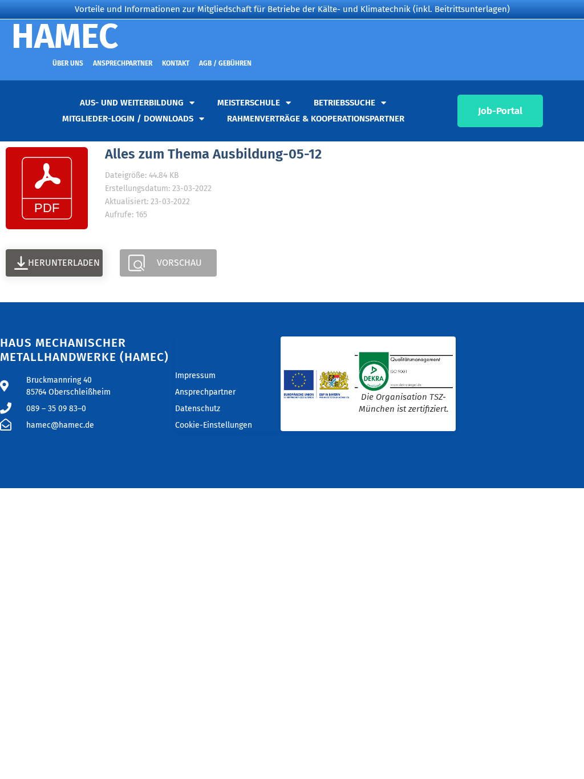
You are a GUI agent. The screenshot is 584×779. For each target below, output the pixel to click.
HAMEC (65, 36)
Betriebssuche (344, 103)
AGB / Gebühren (225, 63)
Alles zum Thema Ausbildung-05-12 (213, 154)
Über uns (67, 63)
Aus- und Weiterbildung (132, 103)
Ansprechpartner (122, 63)
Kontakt (175, 63)
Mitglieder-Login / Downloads (127, 118)
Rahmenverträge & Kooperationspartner (315, 118)
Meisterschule (248, 103)
